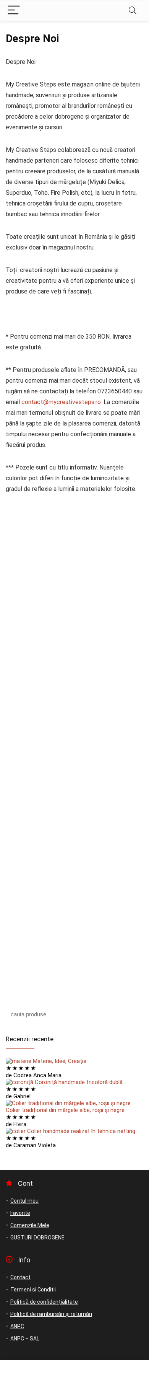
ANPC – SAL (24, 1338)
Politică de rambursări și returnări (51, 1314)
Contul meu (24, 1201)
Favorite (20, 1213)
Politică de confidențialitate (44, 1302)
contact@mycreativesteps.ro (61, 402)
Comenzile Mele (29, 1225)
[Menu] (14, 10)
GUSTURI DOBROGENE (37, 1237)
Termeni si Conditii (33, 1289)
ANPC (17, 1326)
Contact (20, 1277)
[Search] (132, 10)
